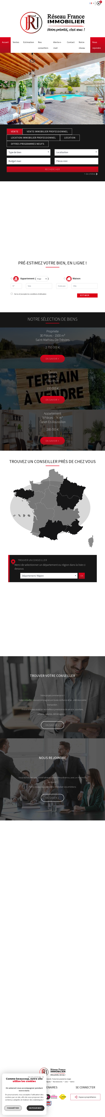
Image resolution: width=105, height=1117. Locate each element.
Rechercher (52, 169)
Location (69, 137)
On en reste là (34, 1077)
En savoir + (52, 358)
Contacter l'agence (87, 912)
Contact (71, 42)
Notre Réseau (82, 45)
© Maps (86, 1059)
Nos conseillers (43, 45)
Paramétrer (13, 1108)
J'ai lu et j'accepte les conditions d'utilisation (29, 294)
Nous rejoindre (96, 45)
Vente (14, 131)
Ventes (16, 42)
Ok (81, 575)
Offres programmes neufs (27, 143)
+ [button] (4, 995)
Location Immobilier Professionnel (33, 137)
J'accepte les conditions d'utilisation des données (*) (28, 905)
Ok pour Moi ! (35, 1108)
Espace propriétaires (87, 1097)
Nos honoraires (57, 1082)
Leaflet (78, 1059)
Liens (66, 1082)
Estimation (28, 42)
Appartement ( (28, 278)
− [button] (4, 999)
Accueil (5, 42)
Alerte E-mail (57, 45)
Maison (76, 278)
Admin (72, 1082)
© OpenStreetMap (98, 1059)
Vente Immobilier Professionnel (47, 131)
